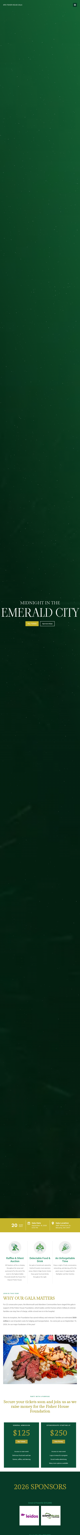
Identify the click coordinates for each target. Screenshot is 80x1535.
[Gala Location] (52, 1223)
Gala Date (36, 1223)
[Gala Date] (28, 1223)
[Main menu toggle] (75, 5)
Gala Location (62, 1223)
